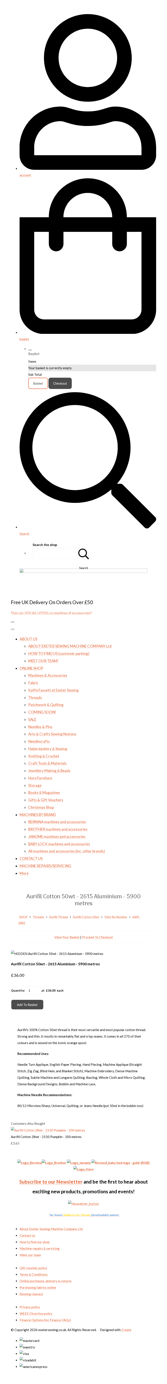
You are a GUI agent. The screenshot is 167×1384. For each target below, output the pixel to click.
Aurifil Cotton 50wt (86, 917)
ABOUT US (28, 639)
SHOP (23, 917)
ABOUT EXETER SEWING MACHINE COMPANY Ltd (70, 646)
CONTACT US (31, 858)
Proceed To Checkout (97, 937)
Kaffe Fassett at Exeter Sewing (53, 690)
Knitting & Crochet (43, 756)
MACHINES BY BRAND (38, 814)
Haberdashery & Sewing (47, 748)
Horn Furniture (40, 778)
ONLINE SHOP (31, 668)
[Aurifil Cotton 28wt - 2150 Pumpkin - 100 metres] (48, 1130)
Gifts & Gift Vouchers (45, 800)
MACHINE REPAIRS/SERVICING (45, 866)
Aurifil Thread (58, 917)
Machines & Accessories (47, 675)
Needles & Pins (40, 727)
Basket (38, 383)
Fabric (33, 683)
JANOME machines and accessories (56, 836)
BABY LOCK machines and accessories (59, 844)
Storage (35, 785)
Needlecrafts (39, 741)
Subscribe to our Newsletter (51, 1182)
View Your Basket (67, 937)
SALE (32, 719)
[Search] (83, 553)
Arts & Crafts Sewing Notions (52, 734)
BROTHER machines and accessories (57, 829)
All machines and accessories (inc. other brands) (66, 851)
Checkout (60, 383)
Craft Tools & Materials (47, 763)
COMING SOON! (42, 712)
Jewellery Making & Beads (49, 770)
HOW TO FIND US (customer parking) (58, 653)
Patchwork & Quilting (45, 704)
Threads (35, 697)
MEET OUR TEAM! (43, 661)
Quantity (17, 990)
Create (126, 1330)
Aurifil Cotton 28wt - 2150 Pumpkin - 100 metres (46, 1137)
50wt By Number (115, 917)
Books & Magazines (44, 792)
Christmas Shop (41, 807)
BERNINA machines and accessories (57, 822)
